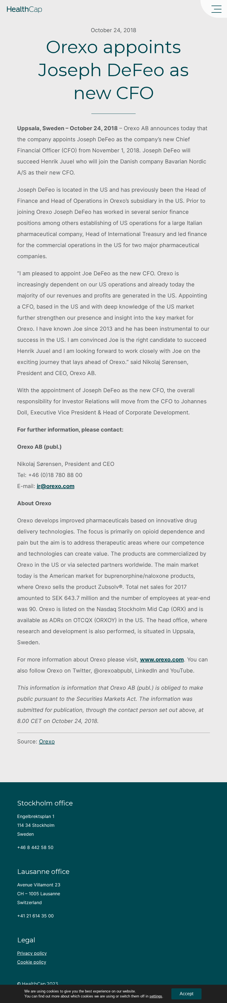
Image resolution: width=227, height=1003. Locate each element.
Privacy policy (32, 953)
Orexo (47, 741)
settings (155, 996)
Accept (186, 993)
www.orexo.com (162, 659)
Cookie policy (31, 962)
